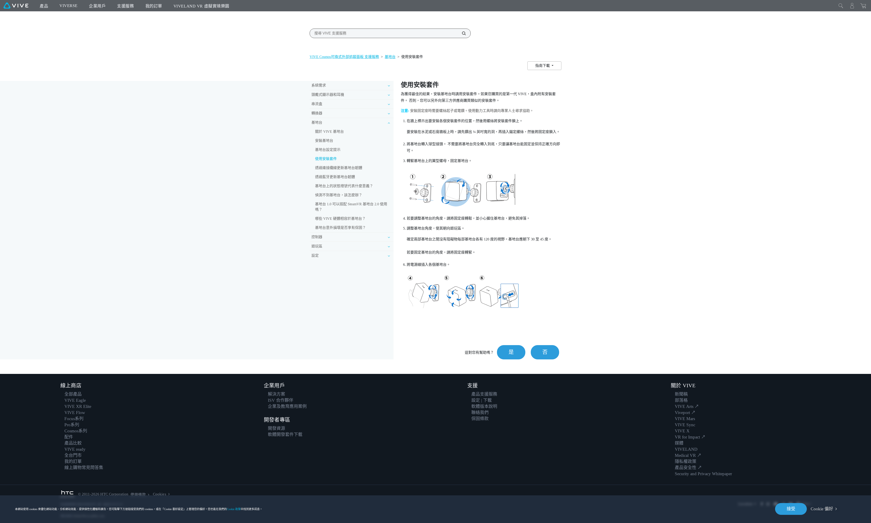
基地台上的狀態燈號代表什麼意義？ (344, 186)
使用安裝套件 (326, 159)
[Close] (841, 5)
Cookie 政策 (234, 509)
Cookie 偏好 (822, 508)
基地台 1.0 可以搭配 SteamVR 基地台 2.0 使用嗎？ (351, 206)
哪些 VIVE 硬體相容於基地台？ (340, 218)
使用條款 (138, 495)
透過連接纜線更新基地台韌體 (338, 168)
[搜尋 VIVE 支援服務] (461, 33)
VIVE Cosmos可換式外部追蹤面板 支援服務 (344, 57)
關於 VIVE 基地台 (329, 131)
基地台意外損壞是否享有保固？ (340, 228)
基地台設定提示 (327, 150)
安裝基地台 (324, 141)
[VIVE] (15, 5)
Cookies (159, 494)
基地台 (390, 57)
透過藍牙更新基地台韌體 (335, 177)
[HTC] (67, 494)
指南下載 (543, 66)
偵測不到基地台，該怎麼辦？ (338, 195)
